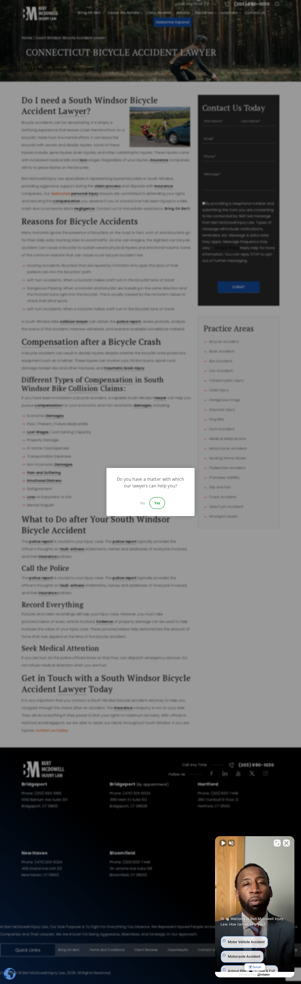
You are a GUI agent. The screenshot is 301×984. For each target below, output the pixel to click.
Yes (157, 503)
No (142, 503)
